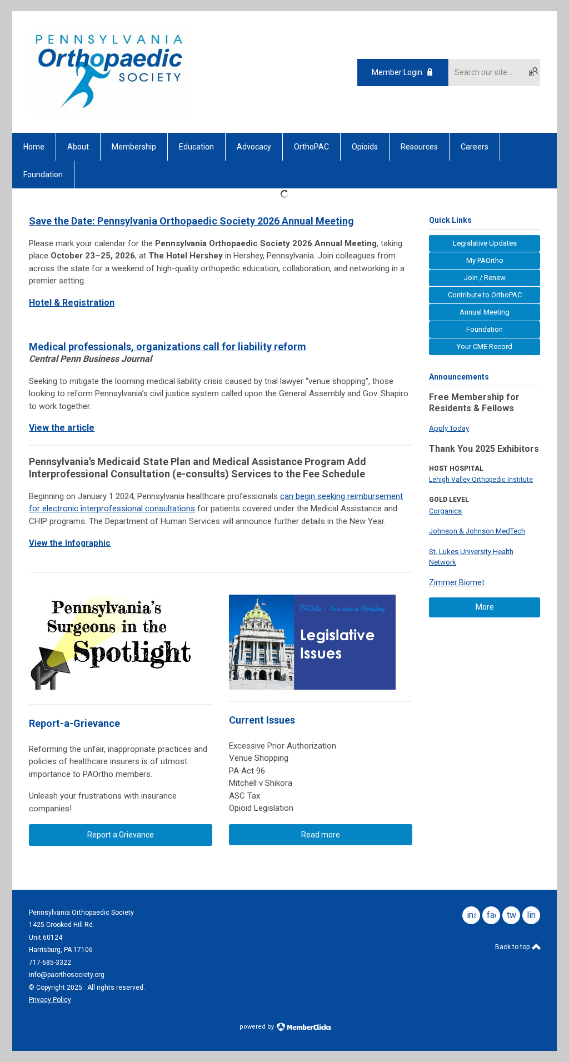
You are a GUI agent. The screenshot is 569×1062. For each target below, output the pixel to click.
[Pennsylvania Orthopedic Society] (109, 113)
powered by (257, 1026)
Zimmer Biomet (457, 582)
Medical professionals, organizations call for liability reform (167, 346)
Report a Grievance (120, 834)
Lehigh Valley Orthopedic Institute (481, 479)
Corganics (445, 511)
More (485, 606)
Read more (320, 834)
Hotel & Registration (71, 302)
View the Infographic (70, 543)
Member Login (397, 72)
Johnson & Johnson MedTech (477, 531)
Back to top (513, 947)
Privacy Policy (50, 1000)
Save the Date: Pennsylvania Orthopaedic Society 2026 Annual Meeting (191, 221)
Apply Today (449, 428)
